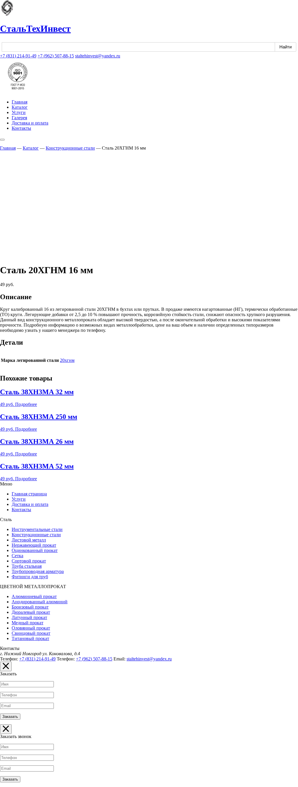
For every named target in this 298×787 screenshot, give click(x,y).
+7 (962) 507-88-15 (56, 55)
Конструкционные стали (70, 148)
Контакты (21, 128)
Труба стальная (27, 566)
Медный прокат (27, 622)
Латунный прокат (29, 617)
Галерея (19, 117)
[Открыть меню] (2, 140)
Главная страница (29, 493)
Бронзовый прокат (30, 606)
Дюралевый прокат (31, 612)
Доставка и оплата (30, 122)
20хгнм (67, 360)
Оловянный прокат (31, 627)
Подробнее (26, 404)
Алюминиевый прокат (34, 596)
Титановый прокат (30, 638)
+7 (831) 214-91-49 (18, 55)
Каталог (20, 107)
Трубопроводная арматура (38, 571)
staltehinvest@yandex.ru (97, 55)
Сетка (17, 555)
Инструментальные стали (37, 529)
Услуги (19, 112)
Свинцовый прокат (31, 633)
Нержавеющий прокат (34, 545)
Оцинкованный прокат (35, 550)
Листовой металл (29, 539)
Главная (19, 101)
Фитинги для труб (30, 576)
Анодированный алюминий (40, 601)
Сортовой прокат (29, 560)
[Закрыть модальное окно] (6, 666)
